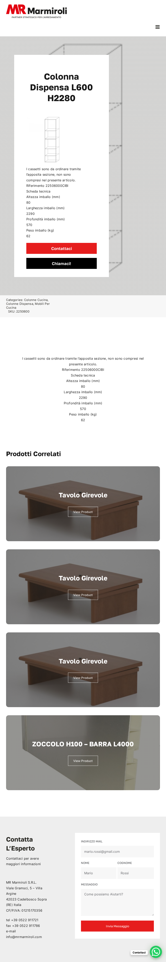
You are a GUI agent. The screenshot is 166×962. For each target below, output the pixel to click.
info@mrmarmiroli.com (24, 937)
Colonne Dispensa (19, 304)
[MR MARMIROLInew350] (36, 6)
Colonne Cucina (36, 300)
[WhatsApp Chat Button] (156, 952)
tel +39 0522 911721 (22, 920)
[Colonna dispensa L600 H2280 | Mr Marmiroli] (51, 141)
